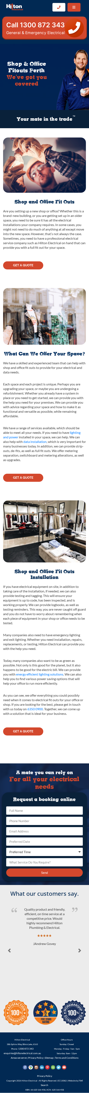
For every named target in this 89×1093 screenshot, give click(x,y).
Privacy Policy (35, 1057)
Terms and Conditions (66, 1057)
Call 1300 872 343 (35, 28)
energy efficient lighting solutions (39, 674)
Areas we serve (19, 1057)
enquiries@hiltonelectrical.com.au (22, 1053)
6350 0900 (35, 709)
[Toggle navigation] (74, 7)
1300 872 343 (26, 1048)
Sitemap (49, 1057)
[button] (9, 950)
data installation (35, 442)
